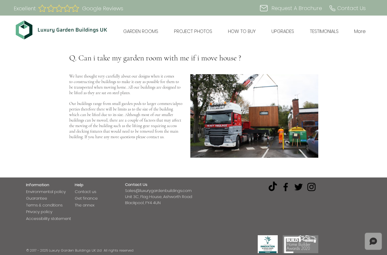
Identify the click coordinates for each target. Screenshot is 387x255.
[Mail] (264, 8)
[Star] (51, 8)
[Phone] (332, 8)
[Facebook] (285, 187)
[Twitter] (298, 187)
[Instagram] (311, 187)
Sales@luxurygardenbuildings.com (158, 190)
